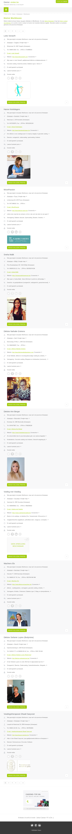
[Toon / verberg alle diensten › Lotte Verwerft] (37, 64)
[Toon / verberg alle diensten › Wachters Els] (37, 591)
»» (23, 31)
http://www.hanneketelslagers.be (21, 130)
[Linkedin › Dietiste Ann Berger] (16, 453)
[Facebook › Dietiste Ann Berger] (12, 453)
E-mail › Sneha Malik (12, 272)
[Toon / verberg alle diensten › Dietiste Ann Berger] (37, 440)
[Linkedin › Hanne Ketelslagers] (16, 151)
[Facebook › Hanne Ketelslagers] (12, 151)
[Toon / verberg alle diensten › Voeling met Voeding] (37, 520)
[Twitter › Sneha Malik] (8, 293)
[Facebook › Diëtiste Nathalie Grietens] (12, 373)
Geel (15, 338)
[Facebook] (35, 825)
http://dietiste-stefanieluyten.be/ (20, 658)
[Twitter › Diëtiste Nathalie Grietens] (8, 373)
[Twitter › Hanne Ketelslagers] (8, 151)
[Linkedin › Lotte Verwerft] (16, 78)
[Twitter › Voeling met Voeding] (8, 534)
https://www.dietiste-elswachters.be (21, 584)
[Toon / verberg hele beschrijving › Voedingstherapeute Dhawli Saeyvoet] (37, 738)
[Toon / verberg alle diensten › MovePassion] (37, 218)
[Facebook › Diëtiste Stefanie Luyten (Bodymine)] (12, 676)
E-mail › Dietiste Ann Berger (14, 429)
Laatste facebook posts (14, 70)
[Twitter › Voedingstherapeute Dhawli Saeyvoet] (8, 756)
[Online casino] (37, 791)
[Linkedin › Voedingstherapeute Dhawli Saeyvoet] (16, 756)
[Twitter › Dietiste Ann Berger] (8, 453)
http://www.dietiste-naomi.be (19, 210)
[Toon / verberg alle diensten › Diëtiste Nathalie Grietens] (37, 359)
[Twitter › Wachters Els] (8, 605)
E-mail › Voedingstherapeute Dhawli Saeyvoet (19, 731)
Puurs (15, 196)
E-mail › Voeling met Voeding (15, 509)
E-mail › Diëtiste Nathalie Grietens (16, 349)
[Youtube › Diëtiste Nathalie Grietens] (20, 373)
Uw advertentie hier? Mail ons (36, 808)
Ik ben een (62, 1)
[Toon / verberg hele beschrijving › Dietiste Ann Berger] (37, 436)
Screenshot (32, 56)
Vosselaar (17, 498)
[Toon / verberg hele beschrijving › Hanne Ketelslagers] (37, 134)
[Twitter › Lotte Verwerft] (8, 78)
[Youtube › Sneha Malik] (20, 293)
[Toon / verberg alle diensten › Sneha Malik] (37, 283)
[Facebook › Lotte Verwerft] (12, 78)
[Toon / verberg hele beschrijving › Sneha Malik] (37, 279)
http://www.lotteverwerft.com (20, 56)
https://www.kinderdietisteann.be (21, 432)
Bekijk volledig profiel (17, 102)
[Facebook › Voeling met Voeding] (12, 534)
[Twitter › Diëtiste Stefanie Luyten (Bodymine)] (8, 676)
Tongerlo (16, 42)
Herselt (16, 644)
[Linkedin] (39, 825)
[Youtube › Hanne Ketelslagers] (20, 151)
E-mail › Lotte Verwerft (13, 53)
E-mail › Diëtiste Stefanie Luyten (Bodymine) (19, 655)
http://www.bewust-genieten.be (20, 735)
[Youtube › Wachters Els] (20, 605)
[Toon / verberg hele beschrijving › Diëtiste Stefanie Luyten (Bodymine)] (37, 662)
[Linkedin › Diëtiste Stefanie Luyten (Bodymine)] (16, 676)
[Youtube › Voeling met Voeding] (20, 534)
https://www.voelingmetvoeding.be (21, 513)
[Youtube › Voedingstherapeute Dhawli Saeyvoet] (20, 756)
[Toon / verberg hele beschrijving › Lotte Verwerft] (37, 60)
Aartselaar (17, 570)
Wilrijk (15, 261)
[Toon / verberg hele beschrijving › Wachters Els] (37, 588)
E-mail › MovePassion (13, 207)
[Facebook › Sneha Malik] (12, 293)
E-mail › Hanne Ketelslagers (14, 127)
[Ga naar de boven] (66, 102)
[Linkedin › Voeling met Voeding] (16, 534)
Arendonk (16, 116)
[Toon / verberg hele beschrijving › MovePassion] (37, 214)
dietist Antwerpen (49, 21)
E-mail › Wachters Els (13, 581)
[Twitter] (32, 825)
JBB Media (34, 830)
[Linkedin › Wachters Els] (16, 605)
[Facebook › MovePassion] (12, 231)
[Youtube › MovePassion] (20, 231)
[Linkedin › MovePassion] (16, 231)
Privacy (39, 830)
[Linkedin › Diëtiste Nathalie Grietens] (16, 373)
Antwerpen (10, 42)
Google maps (24, 42)
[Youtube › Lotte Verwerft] (20, 78)
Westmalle (17, 418)
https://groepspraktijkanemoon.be (21, 275)
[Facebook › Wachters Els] (12, 605)
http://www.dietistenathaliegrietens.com (22, 352)
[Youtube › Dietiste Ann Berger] (20, 453)
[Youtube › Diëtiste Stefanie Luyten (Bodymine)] (20, 676)
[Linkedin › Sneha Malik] (16, 293)
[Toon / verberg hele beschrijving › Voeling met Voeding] (37, 516)
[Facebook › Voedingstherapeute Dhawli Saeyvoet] (12, 756)
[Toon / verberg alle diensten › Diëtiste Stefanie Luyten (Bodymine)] (37, 665)
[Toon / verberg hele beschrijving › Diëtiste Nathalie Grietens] (37, 356)
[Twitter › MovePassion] (8, 231)
